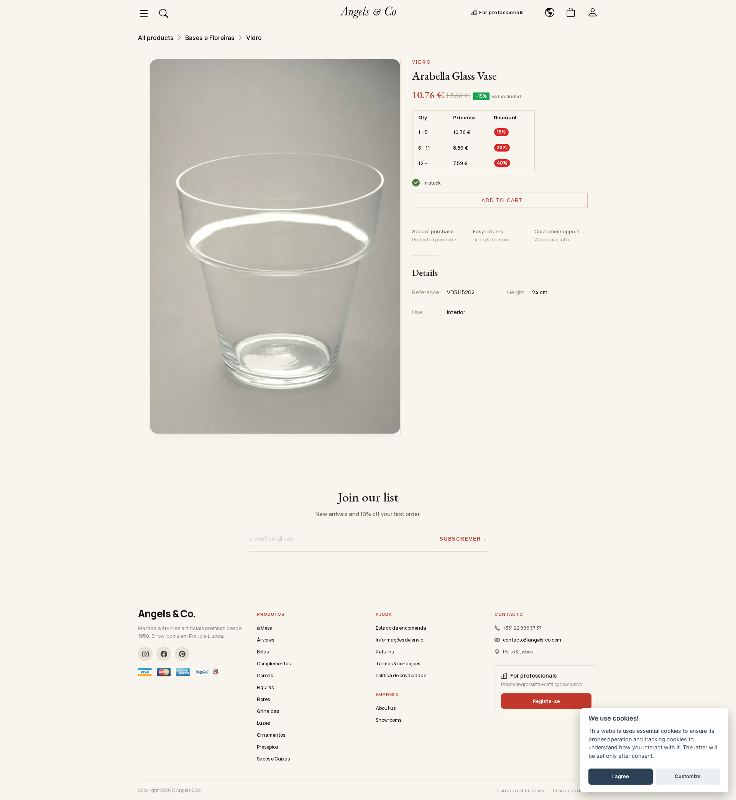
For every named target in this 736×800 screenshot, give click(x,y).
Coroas (265, 675)
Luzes (263, 723)
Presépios (267, 747)
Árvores (265, 640)
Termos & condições (398, 663)
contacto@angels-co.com (532, 640)
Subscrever (460, 539)
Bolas (263, 651)
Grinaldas (268, 711)
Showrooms (388, 720)
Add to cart (502, 200)
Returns (385, 651)
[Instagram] (145, 654)
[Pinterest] (182, 654)
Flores (263, 699)
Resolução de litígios (575, 790)
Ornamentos (271, 735)
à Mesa (265, 628)
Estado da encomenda (401, 628)
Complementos (274, 663)
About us (386, 708)
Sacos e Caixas (273, 758)
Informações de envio (399, 640)
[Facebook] (163, 654)
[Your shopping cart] (567, 12)
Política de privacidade (401, 675)
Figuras (265, 687)
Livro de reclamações (520, 790)
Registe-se (546, 701)
